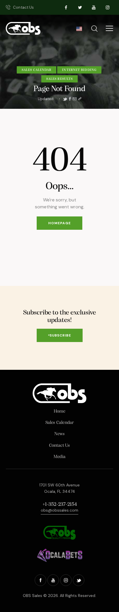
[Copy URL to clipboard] (79, 99)
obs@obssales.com (59, 510)
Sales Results (59, 79)
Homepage (59, 223)
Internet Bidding (79, 70)
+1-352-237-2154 (59, 504)
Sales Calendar (36, 70)
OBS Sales (32, 595)
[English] (79, 30)
